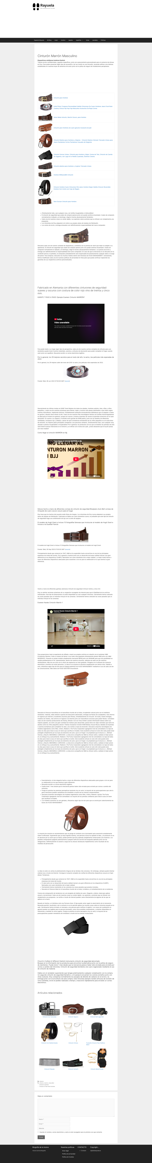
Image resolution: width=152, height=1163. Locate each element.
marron (46, 1083)
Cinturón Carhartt (73, 1069)
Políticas (103, 40)
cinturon (41, 1081)
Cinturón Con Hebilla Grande (49, 1043)
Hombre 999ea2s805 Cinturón (63, 175)
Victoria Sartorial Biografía (39, 1150)
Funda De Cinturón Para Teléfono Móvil (95, 1044)
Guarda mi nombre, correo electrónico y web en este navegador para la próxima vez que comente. (71, 1132)
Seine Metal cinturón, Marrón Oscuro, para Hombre (70, 117)
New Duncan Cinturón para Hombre (65, 201)
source (67, 381)
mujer (56, 40)
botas (87, 40)
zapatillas (78, 40)
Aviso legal (65, 1151)
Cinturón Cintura (73, 1043)
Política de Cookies (68, 1157)
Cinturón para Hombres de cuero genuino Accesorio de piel (72, 128)
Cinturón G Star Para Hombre (47, 1086)
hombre (63, 40)
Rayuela (47, 5)
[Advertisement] (76, 25)
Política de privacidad (68, 1154)
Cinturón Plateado (49, 1069)
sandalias (95, 40)
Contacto (83, 1150)
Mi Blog (49, 40)
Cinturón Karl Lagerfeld (97, 1017)
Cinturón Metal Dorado (97, 1069)
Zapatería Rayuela (39, 40)
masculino (51, 1083)
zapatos (70, 40)
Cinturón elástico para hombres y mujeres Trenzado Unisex (72, 166)
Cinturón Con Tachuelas (49, 1017)
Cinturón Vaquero (73, 1017)
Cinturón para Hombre (61, 98)
